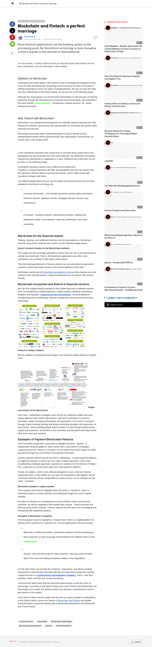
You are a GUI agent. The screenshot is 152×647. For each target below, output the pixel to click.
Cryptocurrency (37, 21)
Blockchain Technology (61, 621)
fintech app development (30, 625)
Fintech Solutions (63, 625)
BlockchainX (29, 36)
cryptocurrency (26, 621)
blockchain (42, 621)
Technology (23, 21)
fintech (49, 625)
